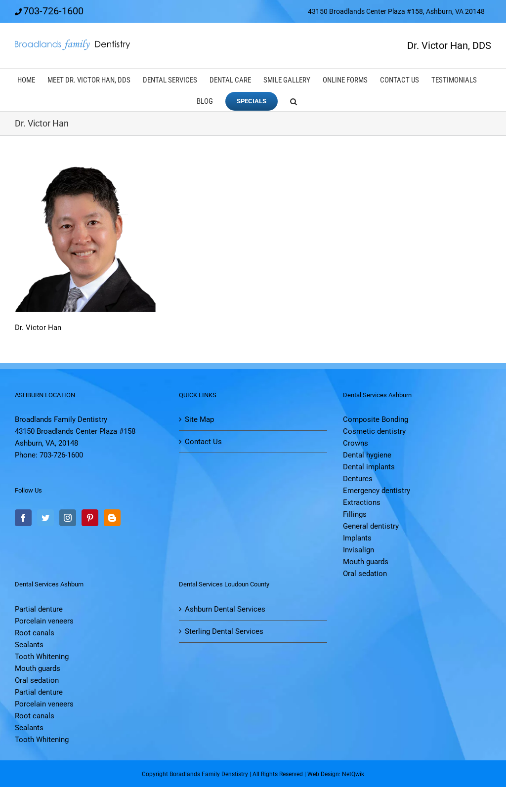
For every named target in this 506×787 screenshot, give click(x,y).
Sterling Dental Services (224, 631)
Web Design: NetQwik (335, 774)
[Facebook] (23, 517)
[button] (293, 100)
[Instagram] (67, 517)
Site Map (199, 419)
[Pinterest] (90, 517)
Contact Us (203, 441)
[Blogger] (112, 517)
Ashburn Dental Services (225, 609)
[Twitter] (45, 517)
